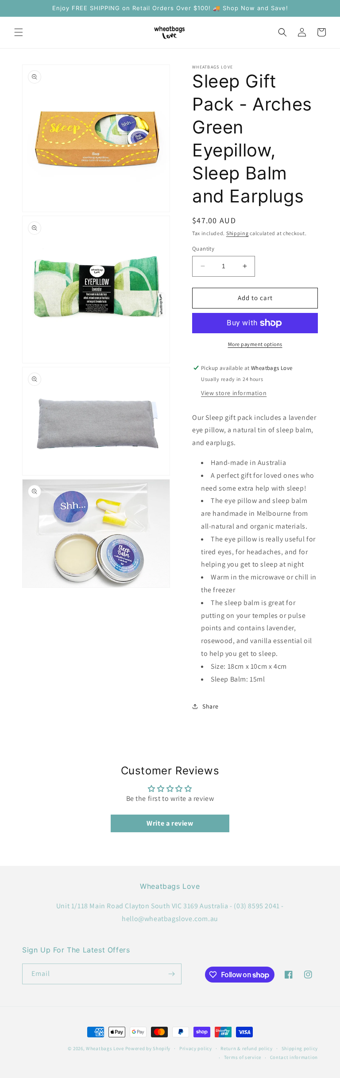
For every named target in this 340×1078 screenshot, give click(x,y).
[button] (18, 32)
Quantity (203, 248)
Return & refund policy (246, 1048)
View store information (234, 393)
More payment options (255, 344)
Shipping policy (300, 1048)
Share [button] (210, 706)
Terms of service (242, 1057)
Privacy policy (195, 1048)
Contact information (294, 1057)
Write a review (170, 823)
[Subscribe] (171, 974)
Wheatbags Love (105, 1048)
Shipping (237, 233)
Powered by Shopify (148, 1048)
